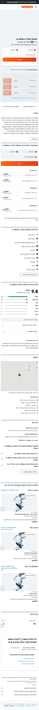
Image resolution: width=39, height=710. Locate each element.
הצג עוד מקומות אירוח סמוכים (9, 490)
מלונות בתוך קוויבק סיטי (27, 664)
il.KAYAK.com (34, 704)
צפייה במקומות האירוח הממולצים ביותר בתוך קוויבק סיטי (9, 568)
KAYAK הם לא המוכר (30, 688)
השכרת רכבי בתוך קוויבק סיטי (26, 661)
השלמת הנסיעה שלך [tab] (29, 648)
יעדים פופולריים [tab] (15, 648)
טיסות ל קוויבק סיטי (29, 658)
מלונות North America (19, 704)
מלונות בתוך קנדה (7, 704)
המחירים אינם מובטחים (30, 682)
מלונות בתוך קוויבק (31, 706)
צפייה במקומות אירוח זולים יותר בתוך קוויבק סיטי (8, 528)
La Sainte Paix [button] (33, 593)
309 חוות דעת (21, 42)
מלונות (27, 704)
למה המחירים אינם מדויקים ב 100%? (25, 695)
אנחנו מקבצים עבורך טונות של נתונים (25, 691)
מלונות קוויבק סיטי (21, 706)
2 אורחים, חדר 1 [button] (30, 55)
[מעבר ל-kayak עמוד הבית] (27, 7)
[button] (2, 2)
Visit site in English (12, 2)
